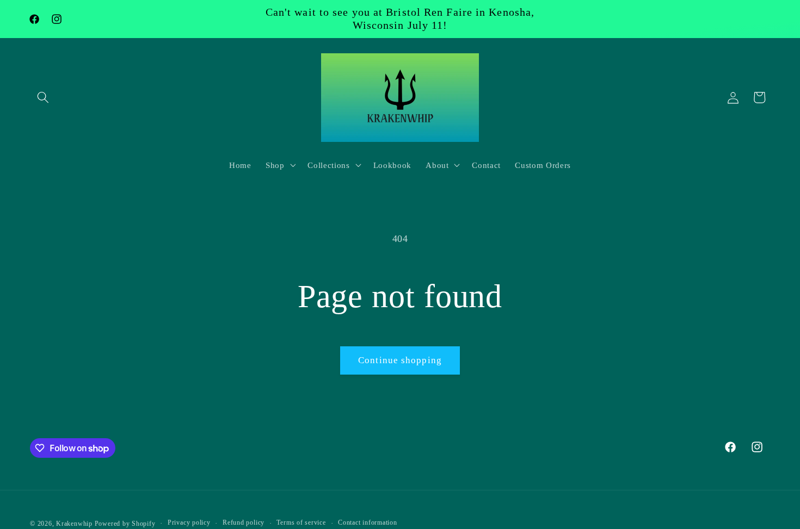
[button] (43, 97)
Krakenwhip (74, 523)
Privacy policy (189, 522)
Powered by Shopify (125, 523)
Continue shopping (400, 360)
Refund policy (243, 522)
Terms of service (300, 522)
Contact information (367, 522)
